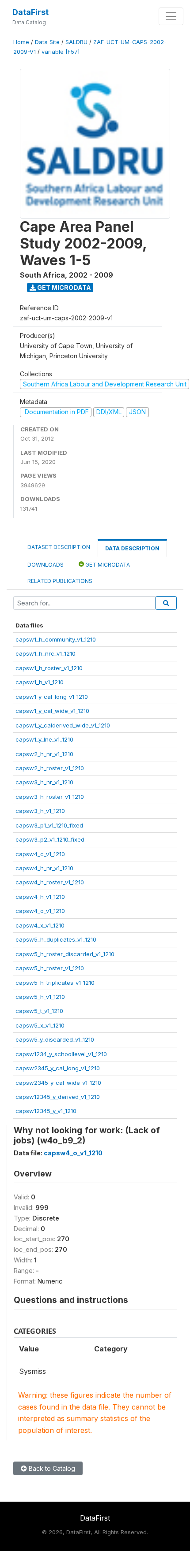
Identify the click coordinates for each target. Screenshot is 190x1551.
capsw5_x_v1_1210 (40, 1025)
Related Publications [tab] (59, 581)
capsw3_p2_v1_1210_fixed (49, 839)
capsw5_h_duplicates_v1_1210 (55, 939)
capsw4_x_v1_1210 (40, 925)
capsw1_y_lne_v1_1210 (44, 739)
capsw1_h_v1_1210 (39, 682)
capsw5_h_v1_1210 (40, 996)
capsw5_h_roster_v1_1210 (49, 968)
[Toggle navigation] (171, 16)
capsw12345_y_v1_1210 (45, 1110)
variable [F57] (61, 51)
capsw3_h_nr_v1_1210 (44, 782)
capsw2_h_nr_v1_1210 (44, 753)
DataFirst (30, 12)
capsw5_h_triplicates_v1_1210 (55, 982)
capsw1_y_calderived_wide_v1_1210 (62, 725)
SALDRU (76, 42)
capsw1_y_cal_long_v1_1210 (51, 696)
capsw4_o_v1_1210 (40, 910)
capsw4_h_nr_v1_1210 (44, 868)
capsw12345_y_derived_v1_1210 (57, 1096)
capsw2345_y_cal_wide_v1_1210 (58, 1082)
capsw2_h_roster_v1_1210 (49, 768)
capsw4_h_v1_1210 (40, 896)
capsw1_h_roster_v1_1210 (49, 668)
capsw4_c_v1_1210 (40, 853)
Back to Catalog (51, 1468)
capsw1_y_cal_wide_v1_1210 (52, 710)
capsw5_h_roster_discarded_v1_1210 (64, 953)
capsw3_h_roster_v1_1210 (49, 796)
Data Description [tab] (132, 548)
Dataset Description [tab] (58, 547)
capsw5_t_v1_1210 (39, 1010)
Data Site (47, 42)
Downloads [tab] (45, 564)
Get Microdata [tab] (107, 564)
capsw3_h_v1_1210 (40, 810)
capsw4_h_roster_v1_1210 (49, 882)
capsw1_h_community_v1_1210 (55, 639)
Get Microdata (63, 287)
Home (21, 42)
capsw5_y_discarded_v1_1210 (54, 1039)
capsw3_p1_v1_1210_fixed (49, 825)
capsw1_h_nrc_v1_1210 (45, 653)
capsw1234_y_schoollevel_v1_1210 (61, 1054)
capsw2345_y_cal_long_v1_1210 (57, 1068)
